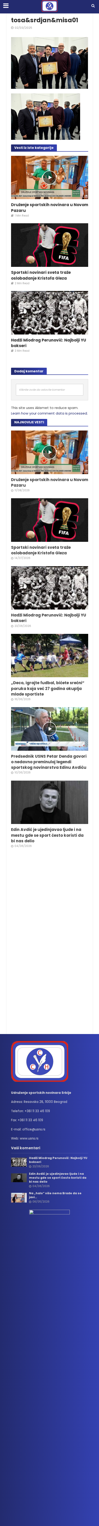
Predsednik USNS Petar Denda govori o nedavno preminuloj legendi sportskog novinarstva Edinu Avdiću (49, 761)
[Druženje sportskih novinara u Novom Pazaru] (49, 177)
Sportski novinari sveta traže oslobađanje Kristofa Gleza (41, 275)
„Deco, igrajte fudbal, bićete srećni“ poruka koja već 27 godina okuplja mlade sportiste (47, 688)
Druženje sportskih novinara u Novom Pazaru (49, 207)
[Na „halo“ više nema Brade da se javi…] (19, 1197)
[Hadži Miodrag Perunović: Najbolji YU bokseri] (49, 312)
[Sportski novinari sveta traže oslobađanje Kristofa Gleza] (49, 244)
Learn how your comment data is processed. (49, 413)
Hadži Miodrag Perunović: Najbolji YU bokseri (48, 342)
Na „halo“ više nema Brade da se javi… (55, 1195)
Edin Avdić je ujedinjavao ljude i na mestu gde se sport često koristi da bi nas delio (47, 835)
